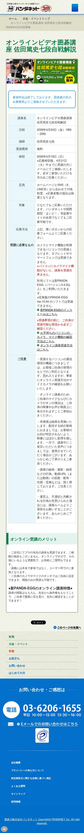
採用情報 (16, 801)
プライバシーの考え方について (27, 770)
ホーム (12, 18)
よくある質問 (18, 786)
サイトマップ (18, 793)
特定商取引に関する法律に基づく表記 (31, 778)
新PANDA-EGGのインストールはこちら (54, 312)
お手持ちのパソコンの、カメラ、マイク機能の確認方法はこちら (54, 337)
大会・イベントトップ (36, 18)
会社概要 (16, 762)
